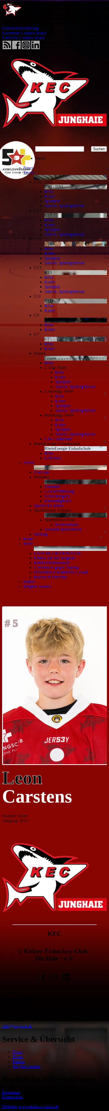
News (17, 1052)
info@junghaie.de (17, 1026)
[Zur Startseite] (54, 137)
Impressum (11, 1092)
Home (18, 1056)
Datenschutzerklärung (20, 28)
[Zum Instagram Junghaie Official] (54, 980)
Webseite (9, 1106)
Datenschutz (12, 1097)
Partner (19, 1061)
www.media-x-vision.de (38, 1106)
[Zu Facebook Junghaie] (43, 980)
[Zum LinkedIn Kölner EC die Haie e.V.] (66, 980)
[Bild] (54, 685)
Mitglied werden (26, 1066)
